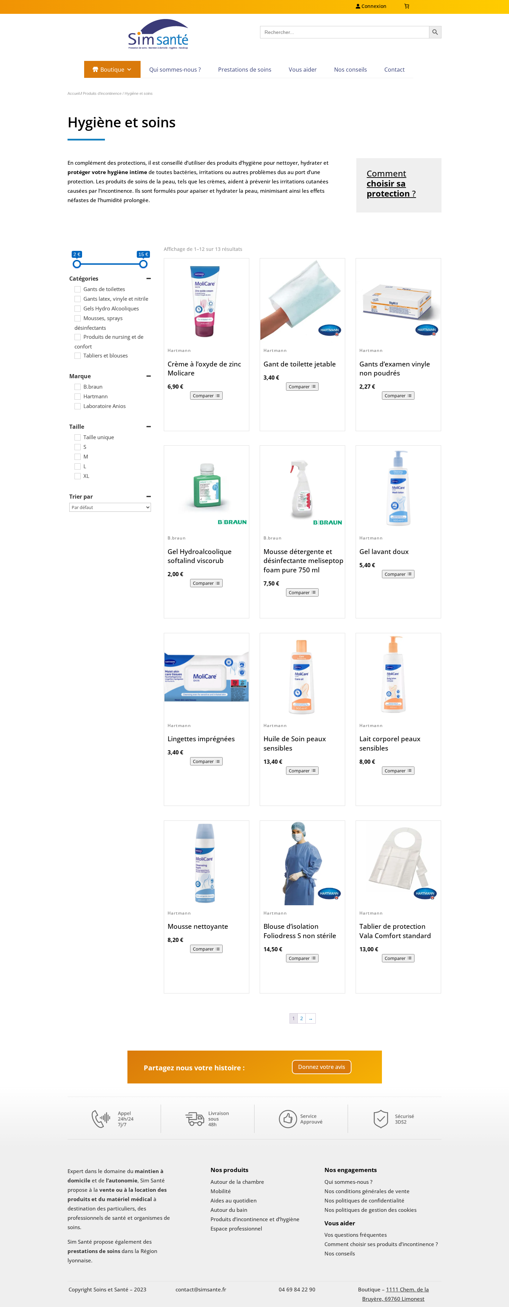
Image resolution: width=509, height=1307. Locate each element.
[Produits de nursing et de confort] (77, 336)
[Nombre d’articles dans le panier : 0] (407, 6)
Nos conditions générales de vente (367, 1191)
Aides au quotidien (234, 1200)
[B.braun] (77, 386)
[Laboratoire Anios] (77, 406)
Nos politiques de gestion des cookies (370, 1209)
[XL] (77, 476)
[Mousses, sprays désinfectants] (77, 318)
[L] (77, 466)
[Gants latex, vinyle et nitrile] (77, 298)
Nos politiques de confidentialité (364, 1200)
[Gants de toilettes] (77, 289)
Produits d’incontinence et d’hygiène (255, 1219)
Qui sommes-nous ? (175, 69)
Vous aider (303, 69)
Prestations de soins (244, 69)
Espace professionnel (236, 1228)
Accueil (74, 93)
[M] (77, 456)
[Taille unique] (77, 437)
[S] (77, 447)
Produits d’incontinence (103, 93)
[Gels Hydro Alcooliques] (77, 308)
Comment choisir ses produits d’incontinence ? (381, 1244)
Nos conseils (350, 69)
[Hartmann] (77, 396)
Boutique (112, 69)
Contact (394, 69)
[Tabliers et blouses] (77, 355)
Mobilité (221, 1191)
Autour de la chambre (237, 1181)
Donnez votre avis (321, 1067)
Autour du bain (229, 1209)
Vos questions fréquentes (355, 1234)
